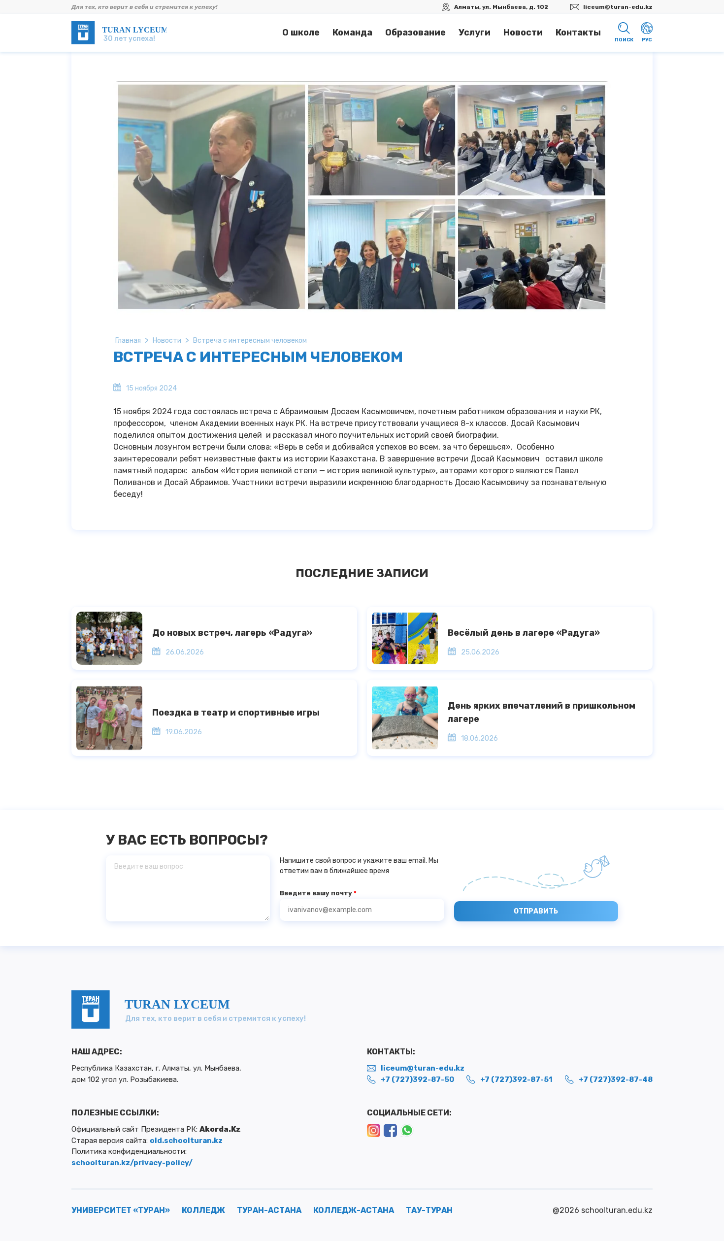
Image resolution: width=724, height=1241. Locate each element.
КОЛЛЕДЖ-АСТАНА (353, 1210)
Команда (352, 32)
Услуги (475, 32)
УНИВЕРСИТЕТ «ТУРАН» (120, 1210)
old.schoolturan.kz (186, 1140)
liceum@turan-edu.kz (618, 6)
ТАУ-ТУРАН (429, 1210)
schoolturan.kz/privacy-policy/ (132, 1162)
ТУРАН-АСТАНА (269, 1210)
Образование (415, 32)
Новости (523, 32)
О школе (301, 32)
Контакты (578, 32)
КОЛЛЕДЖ (203, 1210)
